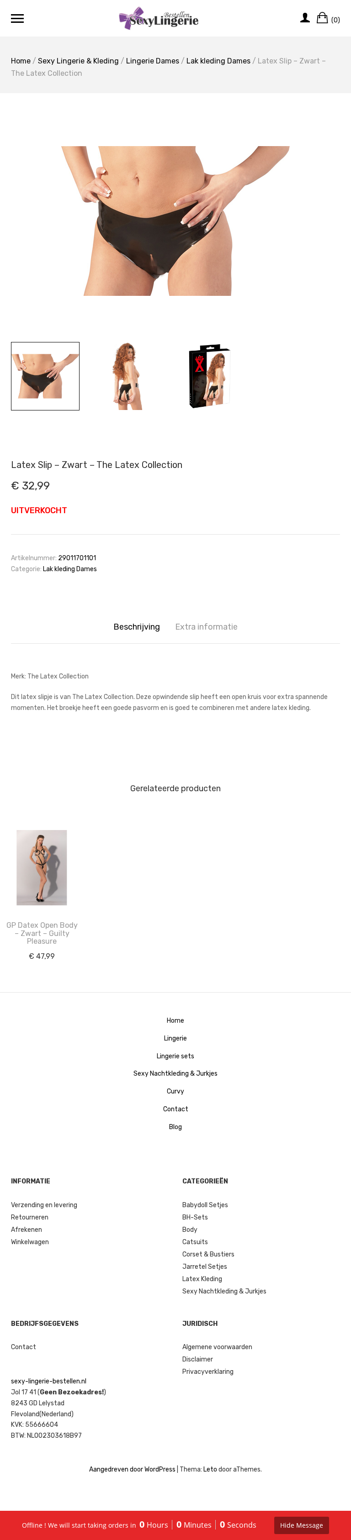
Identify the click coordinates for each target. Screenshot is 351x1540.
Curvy (175, 1091)
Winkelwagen (30, 1242)
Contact (175, 1109)
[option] (175, 221)
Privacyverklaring (208, 1372)
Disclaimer (197, 1359)
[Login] (305, 18)
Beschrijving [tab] (136, 627)
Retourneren (29, 1217)
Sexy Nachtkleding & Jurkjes (175, 1073)
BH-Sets (195, 1217)
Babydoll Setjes (205, 1205)
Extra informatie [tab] (206, 627)
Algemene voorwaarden (217, 1347)
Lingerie (175, 1038)
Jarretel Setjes (204, 1267)
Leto (210, 1469)
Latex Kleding (202, 1279)
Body (189, 1230)
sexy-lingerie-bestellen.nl (48, 1381)
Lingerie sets (175, 1056)
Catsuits (195, 1242)
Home (21, 61)
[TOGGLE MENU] (17, 18)
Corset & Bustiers (208, 1254)
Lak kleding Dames (218, 61)
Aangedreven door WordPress (132, 1469)
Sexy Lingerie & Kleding (78, 61)
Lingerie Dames (152, 61)
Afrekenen (26, 1230)
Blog (175, 1127)
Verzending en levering (44, 1205)
